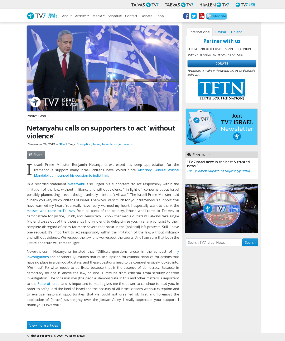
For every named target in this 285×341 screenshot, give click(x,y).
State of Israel (49, 283)
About (67, 16)
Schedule (115, 16)
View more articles (43, 325)
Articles (81, 16)
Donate (146, 16)
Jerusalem (125, 144)
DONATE (222, 63)
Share (38, 154)
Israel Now (109, 144)
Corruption (84, 144)
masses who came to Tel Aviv (51, 210)
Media (97, 16)
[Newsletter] (216, 17)
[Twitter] (194, 17)
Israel (96, 144)
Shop (160, 16)
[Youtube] (201, 17)
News (63, 144)
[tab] (200, 32)
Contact (131, 16)
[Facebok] (186, 17)
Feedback (201, 154)
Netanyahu (76, 184)
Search (250, 242)
